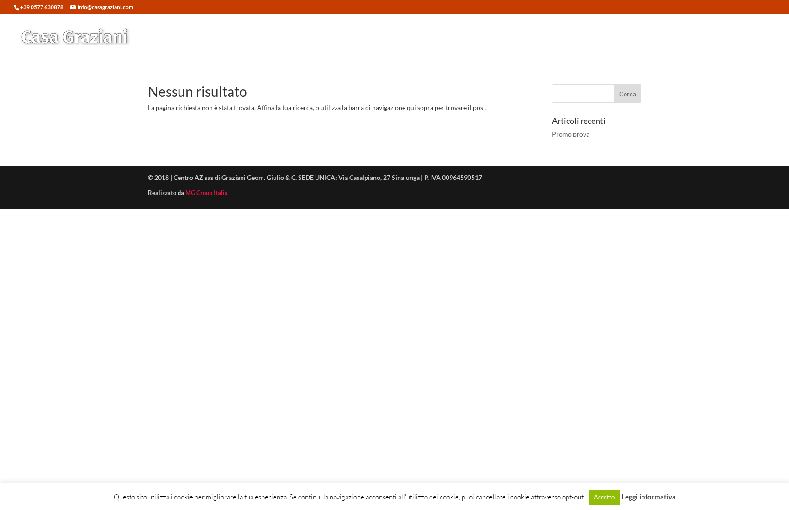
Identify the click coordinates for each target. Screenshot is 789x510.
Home (506, 36)
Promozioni (589, 36)
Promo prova (570, 134)
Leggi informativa (648, 497)
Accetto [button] (604, 497)
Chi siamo (708, 36)
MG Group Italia (206, 192)
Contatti (748, 36)
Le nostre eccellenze (649, 36)
